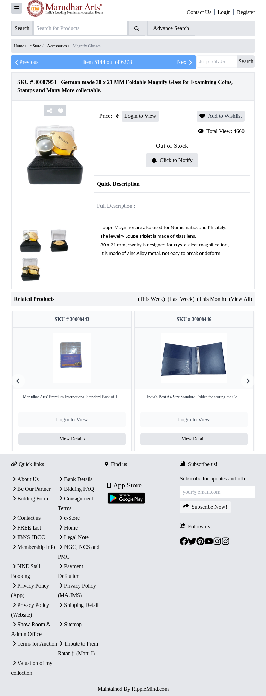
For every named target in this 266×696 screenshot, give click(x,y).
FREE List (29, 528)
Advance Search (171, 28)
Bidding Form (32, 499)
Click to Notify (176, 160)
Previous (28, 62)
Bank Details (78, 479)
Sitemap (73, 624)
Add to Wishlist (225, 116)
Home (71, 528)
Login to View (140, 116)
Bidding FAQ (79, 489)
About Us (28, 479)
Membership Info (36, 547)
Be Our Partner (34, 489)
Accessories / (58, 46)
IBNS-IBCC (31, 537)
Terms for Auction (37, 644)
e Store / (37, 46)
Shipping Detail (81, 605)
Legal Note (76, 537)
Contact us (29, 518)
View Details (72, 438)
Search (246, 61)
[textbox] (172, 236)
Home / (20, 46)
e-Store (72, 518)
